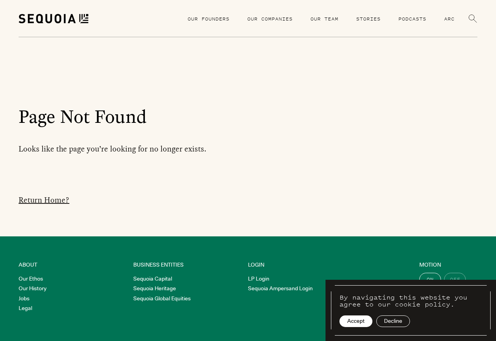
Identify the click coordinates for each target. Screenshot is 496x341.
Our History (32, 288)
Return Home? (44, 200)
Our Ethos (31, 278)
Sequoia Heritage (154, 288)
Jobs (24, 298)
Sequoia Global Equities (162, 298)
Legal (25, 308)
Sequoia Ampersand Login (280, 288)
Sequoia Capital (152, 278)
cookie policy (422, 304)
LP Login (258, 278)
